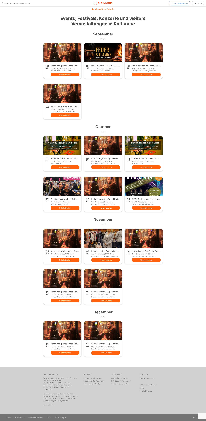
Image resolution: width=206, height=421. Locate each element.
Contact (9, 418)
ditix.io (142, 388)
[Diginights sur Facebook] (193, 418)
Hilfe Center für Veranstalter (121, 381)
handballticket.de (146, 391)
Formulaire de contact (147, 378)
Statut (49, 418)
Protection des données (35, 418)
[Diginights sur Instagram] (196, 418)
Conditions (19, 418)
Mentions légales (61, 418)
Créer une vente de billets (92, 384)
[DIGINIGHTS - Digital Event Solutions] (103, 3)
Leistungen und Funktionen (92, 378)
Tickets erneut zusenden (120, 384)
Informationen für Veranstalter (93, 381)
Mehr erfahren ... (49, 405)
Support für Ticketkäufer (119, 378)
